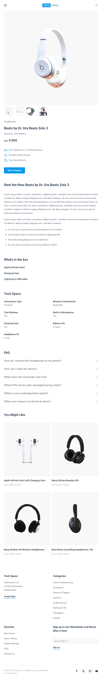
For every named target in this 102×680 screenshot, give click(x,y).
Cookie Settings (11, 643)
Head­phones (10, 121)
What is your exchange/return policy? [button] (26, 393)
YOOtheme (12, 673)
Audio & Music (60, 602)
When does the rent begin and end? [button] (25, 377)
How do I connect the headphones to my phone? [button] (32, 361)
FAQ (6, 648)
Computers (58, 587)
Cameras (57, 597)
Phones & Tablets (61, 592)
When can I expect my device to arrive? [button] (27, 401)
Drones (56, 618)
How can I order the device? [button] (20, 369)
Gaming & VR (59, 607)
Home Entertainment (63, 582)
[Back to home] (51, 5)
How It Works (10, 638)
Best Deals (9, 633)
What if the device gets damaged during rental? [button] (32, 385)
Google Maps (10, 596)
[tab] (8, 111)
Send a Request (14, 170)
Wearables (58, 612)
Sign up (56, 647)
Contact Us (9, 653)
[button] (5, 5)
